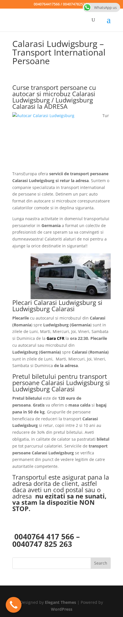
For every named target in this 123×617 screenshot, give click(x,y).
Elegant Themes (60, 602)
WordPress (61, 609)
